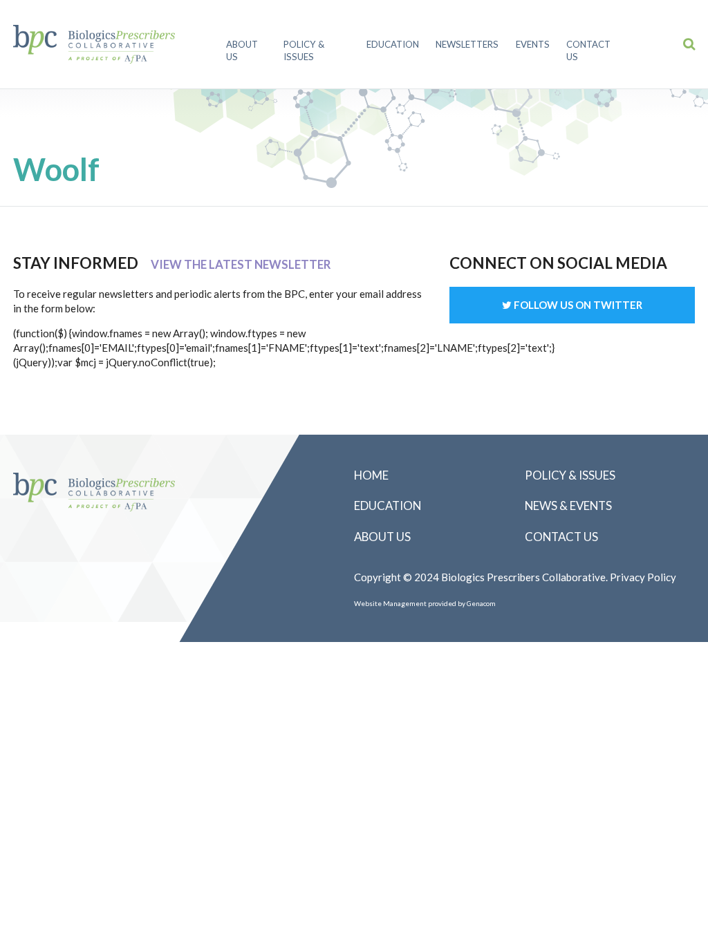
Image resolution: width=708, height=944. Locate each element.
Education (392, 44)
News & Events (568, 505)
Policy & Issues (303, 50)
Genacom (481, 603)
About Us (242, 50)
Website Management (390, 603)
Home (371, 475)
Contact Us (588, 50)
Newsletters (467, 44)
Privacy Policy (643, 577)
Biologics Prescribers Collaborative (94, 44)
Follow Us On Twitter (577, 305)
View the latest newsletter (240, 264)
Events (533, 44)
